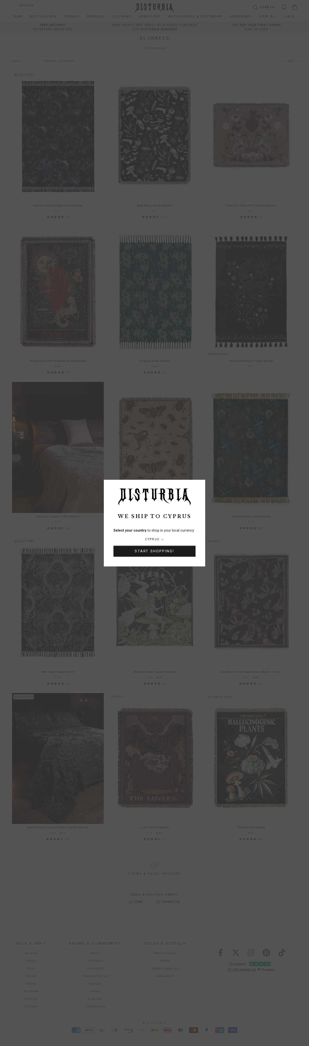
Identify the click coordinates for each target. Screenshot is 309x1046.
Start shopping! (154, 551)
